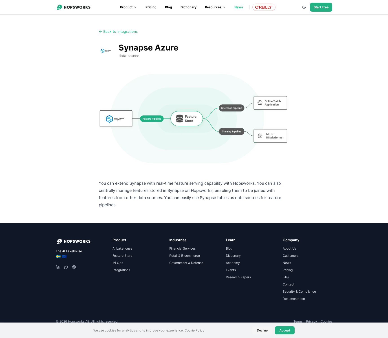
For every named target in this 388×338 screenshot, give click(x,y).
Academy (233, 263)
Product (126, 7)
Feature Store (122, 255)
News (238, 7)
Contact (288, 284)
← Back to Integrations (118, 31)
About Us (289, 248)
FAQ (286, 277)
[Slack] (74, 267)
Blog (168, 7)
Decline (262, 330)
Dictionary (188, 7)
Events (231, 270)
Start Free (321, 7)
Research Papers (238, 277)
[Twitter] (66, 267)
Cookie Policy (194, 330)
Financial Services (182, 248)
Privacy (311, 321)
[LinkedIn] (58, 267)
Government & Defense (186, 263)
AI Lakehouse (122, 248)
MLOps (117, 263)
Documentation (294, 299)
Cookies (326, 321)
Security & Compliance (299, 291)
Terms (297, 321)
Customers (290, 255)
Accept (284, 330)
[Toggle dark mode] (304, 7)
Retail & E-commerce (184, 255)
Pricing (151, 7)
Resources (213, 7)
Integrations (121, 270)
